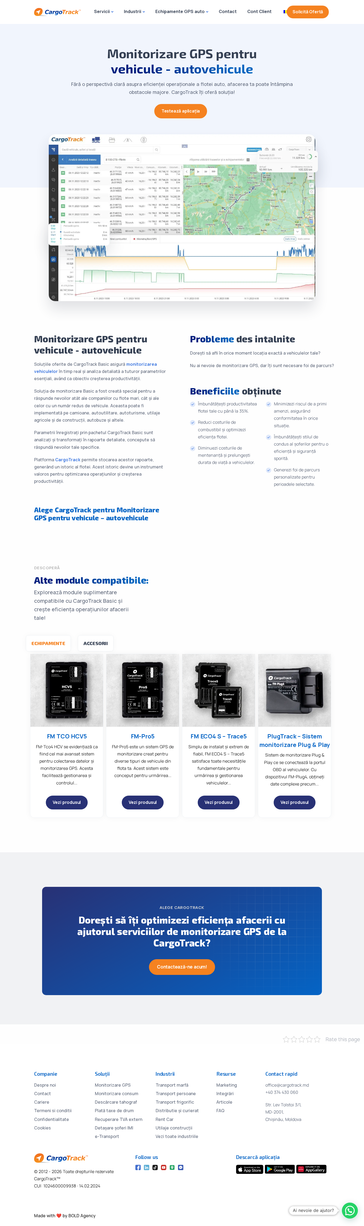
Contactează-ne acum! (182, 967)
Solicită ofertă (308, 12)
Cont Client (259, 11)
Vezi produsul (67, 802)
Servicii (102, 11)
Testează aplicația (180, 111)
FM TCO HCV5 (67, 736)
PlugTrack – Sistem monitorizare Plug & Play (294, 740)
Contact (228, 11)
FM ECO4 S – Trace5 (218, 736)
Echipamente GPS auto (180, 11)
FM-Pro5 (143, 736)
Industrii (132, 11)
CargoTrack (67, 460)
